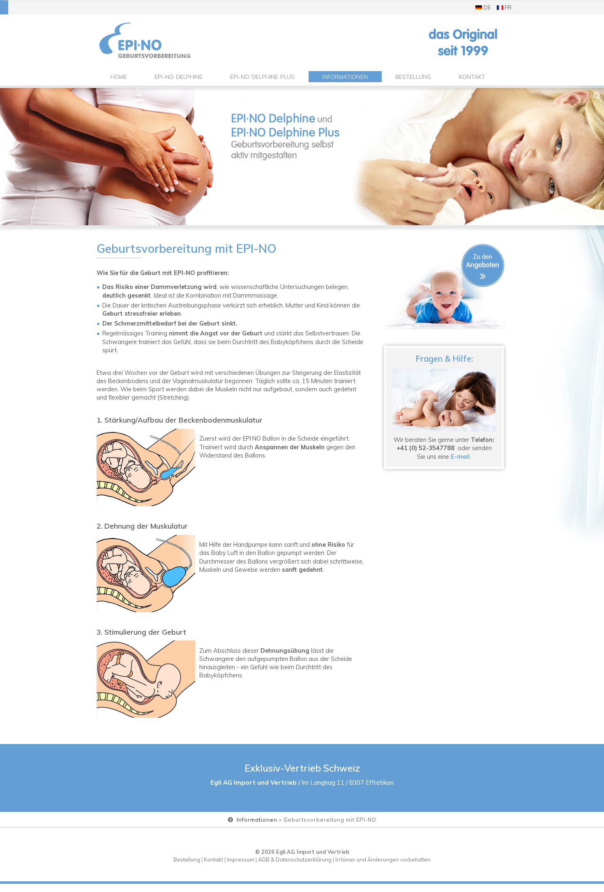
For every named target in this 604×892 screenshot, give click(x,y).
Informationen (345, 76)
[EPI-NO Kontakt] (444, 400)
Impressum (240, 859)
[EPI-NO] (162, 40)
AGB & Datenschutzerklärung (295, 859)
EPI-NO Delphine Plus (262, 76)
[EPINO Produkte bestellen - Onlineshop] (445, 285)
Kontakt (472, 76)
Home (119, 76)
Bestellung (413, 76)
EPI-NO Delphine (178, 76)
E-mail (460, 456)
